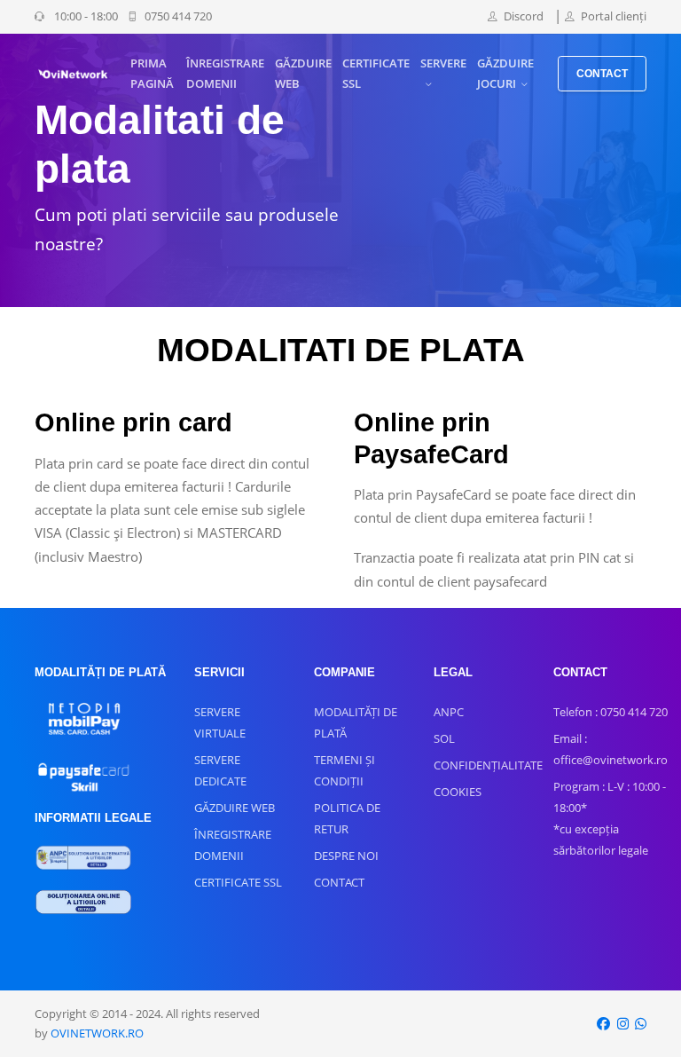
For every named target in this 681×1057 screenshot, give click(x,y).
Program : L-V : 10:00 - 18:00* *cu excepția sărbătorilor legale (609, 818)
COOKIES (457, 792)
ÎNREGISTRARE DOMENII (225, 73)
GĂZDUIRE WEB (303, 73)
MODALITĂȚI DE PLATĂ (355, 722)
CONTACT (602, 73)
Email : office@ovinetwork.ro (610, 749)
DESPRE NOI (346, 856)
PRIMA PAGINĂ (152, 73)
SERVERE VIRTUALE (220, 722)
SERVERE (443, 63)
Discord (524, 16)
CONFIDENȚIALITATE (488, 765)
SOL (444, 738)
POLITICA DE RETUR (347, 818)
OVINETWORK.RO (97, 1033)
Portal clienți (613, 16)
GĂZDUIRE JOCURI (505, 73)
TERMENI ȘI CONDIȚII (344, 770)
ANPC (449, 712)
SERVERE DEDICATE (220, 770)
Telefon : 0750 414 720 (610, 712)
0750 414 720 (178, 16)
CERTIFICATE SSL (376, 73)
